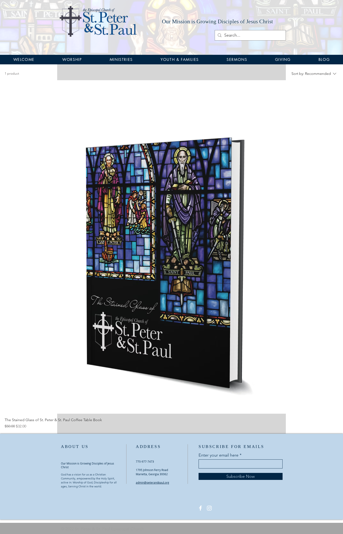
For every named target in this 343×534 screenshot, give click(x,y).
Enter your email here (218, 455)
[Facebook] (200, 508)
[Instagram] (209, 508)
